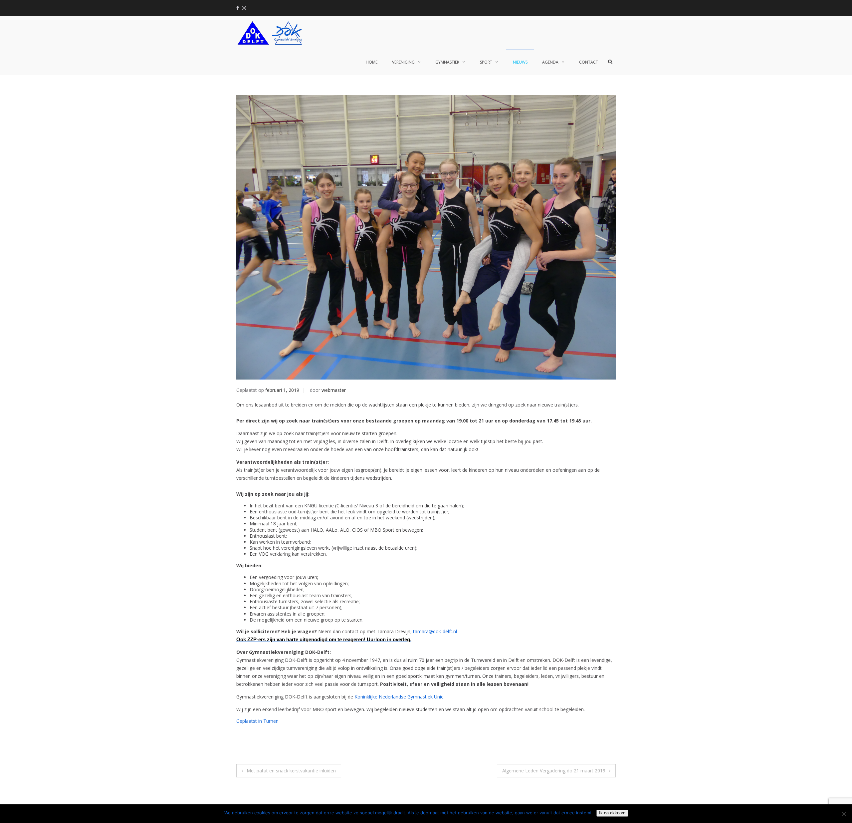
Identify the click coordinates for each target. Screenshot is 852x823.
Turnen (271, 721)
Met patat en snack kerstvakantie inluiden (291, 770)
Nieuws (520, 62)
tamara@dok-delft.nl (435, 631)
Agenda (550, 62)
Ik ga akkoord (612, 812)
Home (371, 62)
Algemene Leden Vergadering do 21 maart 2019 (553, 770)
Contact (588, 62)
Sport (486, 62)
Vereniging (403, 62)
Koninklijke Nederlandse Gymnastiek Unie (399, 696)
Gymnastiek (447, 62)
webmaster (333, 390)
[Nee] (843, 813)
